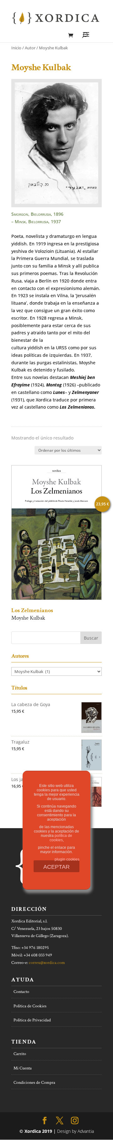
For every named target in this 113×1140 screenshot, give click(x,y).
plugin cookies (67, 859)
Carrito (19, 1054)
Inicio (16, 48)
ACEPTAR (56, 867)
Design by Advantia (75, 1131)
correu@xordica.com (47, 963)
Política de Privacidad (32, 1020)
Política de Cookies (29, 1006)
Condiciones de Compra (34, 1082)
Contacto (21, 992)
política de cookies (61, 837)
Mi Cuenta (22, 1068)
